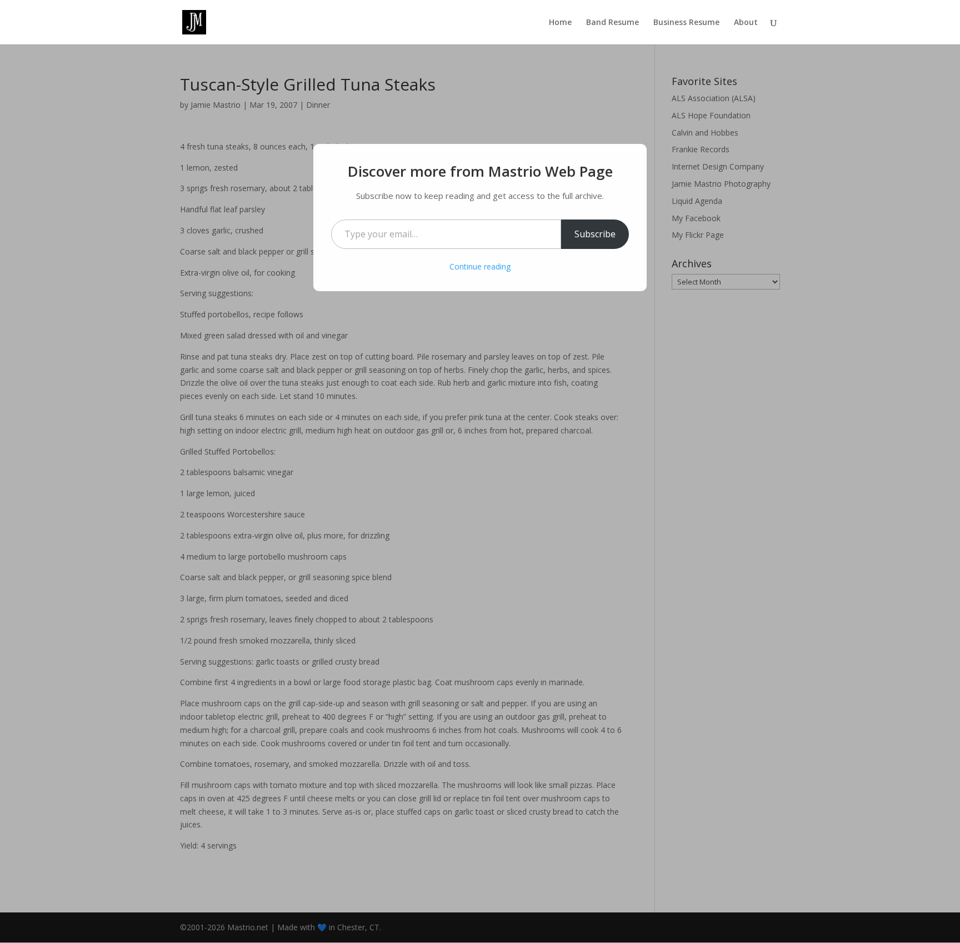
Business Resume (686, 22)
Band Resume (612, 22)
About (746, 22)
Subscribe (595, 234)
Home (560, 22)
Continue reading (480, 266)
